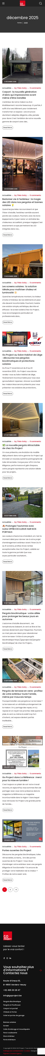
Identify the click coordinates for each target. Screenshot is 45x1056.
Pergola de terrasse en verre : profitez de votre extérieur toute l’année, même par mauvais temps (22, 693)
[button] (40, 3)
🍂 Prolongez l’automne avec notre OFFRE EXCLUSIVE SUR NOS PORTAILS (19, 529)
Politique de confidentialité (13, 1051)
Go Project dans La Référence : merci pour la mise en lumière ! (22, 779)
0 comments (35, 88)
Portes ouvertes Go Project (16, 850)
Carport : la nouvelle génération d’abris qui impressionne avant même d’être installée (19, 94)
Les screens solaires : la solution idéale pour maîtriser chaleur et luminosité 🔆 (19, 289)
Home (19, 23)
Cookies (27, 1051)
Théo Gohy (22, 88)
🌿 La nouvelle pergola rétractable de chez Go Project (21, 447)
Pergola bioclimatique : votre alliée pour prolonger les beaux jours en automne (21, 616)
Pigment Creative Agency (12, 1054)
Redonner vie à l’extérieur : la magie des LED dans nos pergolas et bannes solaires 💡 (22, 202)
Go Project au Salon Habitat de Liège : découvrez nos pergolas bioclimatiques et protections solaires (22, 359)
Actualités (6, 88)
